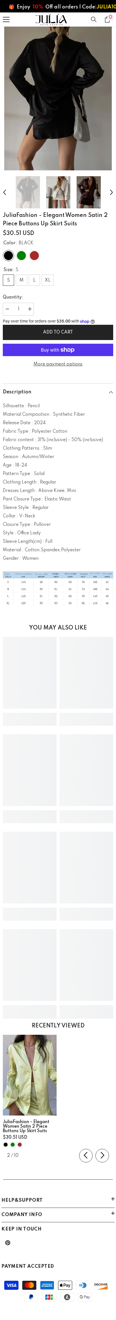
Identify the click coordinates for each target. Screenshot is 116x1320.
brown (20, 1144)
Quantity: (13, 297)
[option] (58, 99)
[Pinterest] (7, 1242)
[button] (4, 192)
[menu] (6, 19)
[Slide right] (102, 1155)
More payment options (58, 364)
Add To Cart (58, 332)
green (12, 1144)
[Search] (93, 19)
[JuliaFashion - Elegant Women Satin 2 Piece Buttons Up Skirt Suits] (30, 1075)
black (5, 1144)
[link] (30, 715)
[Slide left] (86, 1155)
